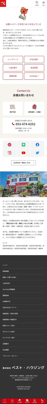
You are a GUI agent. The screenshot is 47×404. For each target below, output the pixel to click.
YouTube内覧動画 (9, 289)
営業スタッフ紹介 (9, 325)
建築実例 (12, 76)
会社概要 (6, 350)
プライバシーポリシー (10, 356)
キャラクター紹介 (9, 337)
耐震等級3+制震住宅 (10, 319)
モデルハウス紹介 (9, 332)
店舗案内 (6, 344)
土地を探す (13, 68)
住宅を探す (34, 59)
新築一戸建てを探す (9, 277)
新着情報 (34, 68)
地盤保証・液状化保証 (10, 313)
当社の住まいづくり (9, 307)
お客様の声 (6, 301)
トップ (5, 265)
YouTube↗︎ (34, 76)
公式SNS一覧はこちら (21, 163)
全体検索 (37, 5)
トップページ (13, 59)
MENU (43, 5)
